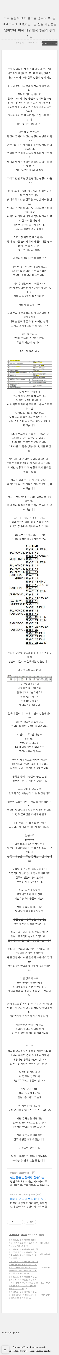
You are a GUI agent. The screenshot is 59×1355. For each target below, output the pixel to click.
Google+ (47, 1351)
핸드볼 (24, 1234)
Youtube (39, 1351)
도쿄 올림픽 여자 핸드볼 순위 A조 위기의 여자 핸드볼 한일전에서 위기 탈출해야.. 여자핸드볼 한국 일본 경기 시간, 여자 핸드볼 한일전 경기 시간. (23, 1283)
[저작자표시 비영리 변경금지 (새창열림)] (40, 1222)
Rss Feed (12, 1351)
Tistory (26, 1347)
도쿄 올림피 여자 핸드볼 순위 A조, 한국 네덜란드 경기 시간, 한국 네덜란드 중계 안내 (23, 1295)
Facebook (30, 1351)
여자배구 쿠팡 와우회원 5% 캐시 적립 (28, 1199)
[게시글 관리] (20, 1222)
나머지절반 (14, 1234)
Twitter (23, 1351)
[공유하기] (16, 1222)
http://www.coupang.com (22, 1194)
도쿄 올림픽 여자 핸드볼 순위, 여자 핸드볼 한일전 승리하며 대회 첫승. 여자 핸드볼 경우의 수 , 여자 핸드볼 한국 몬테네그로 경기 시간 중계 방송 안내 (23, 1267)
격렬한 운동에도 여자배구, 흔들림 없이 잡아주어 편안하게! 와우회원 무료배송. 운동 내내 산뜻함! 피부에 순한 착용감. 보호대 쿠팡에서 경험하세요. (29, 1205)
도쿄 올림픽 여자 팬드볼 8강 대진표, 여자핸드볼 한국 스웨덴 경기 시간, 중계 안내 (23, 1243)
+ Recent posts (11, 1332)
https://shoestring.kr (20, 1172)
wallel (43, 1347)
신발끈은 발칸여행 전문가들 (27, 1177)
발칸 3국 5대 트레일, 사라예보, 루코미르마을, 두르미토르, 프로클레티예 (28, 1183)
